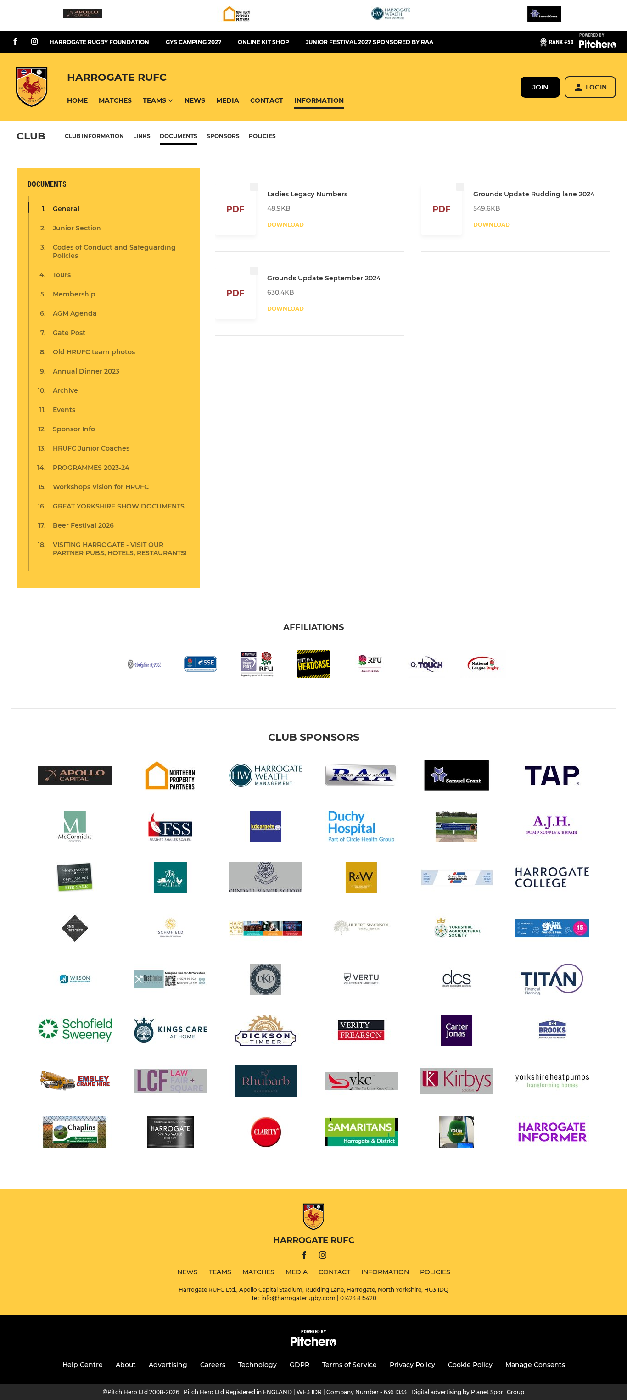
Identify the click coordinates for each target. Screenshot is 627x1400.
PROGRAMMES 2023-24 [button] (91, 467)
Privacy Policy (412, 1365)
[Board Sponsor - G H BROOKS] (552, 1032)
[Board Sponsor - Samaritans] (361, 1133)
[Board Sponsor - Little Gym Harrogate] (552, 930)
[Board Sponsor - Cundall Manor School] (265, 879)
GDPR (299, 1365)
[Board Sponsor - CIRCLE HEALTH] (361, 828)
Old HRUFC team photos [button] (94, 352)
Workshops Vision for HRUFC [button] (101, 487)
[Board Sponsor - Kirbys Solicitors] (456, 1082)
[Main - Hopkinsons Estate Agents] (75, 879)
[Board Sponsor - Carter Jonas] (456, 1032)
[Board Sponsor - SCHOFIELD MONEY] (170, 930)
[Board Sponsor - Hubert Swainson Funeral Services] (361, 930)
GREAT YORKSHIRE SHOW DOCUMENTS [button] (119, 506)
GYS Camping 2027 (193, 42)
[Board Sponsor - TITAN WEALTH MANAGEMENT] (552, 981)
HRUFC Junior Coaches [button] (91, 448)
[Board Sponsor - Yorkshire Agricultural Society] (456, 930)
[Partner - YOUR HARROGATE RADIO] (456, 1133)
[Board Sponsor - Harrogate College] (552, 879)
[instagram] (34, 42)
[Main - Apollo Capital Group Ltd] (82, 15)
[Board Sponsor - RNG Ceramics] (75, 930)
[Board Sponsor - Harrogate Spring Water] (170, 1133)
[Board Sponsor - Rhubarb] (265, 1082)
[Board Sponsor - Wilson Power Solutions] (75, 981)
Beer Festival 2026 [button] (83, 525)
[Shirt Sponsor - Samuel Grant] (544, 15)
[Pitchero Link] (597, 45)
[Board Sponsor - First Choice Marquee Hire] (170, 981)
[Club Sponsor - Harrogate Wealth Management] (390, 15)
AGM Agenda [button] (75, 313)
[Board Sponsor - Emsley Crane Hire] (75, 1082)
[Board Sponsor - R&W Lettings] (361, 879)
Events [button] (64, 410)
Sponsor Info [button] (74, 429)
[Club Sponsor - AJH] (552, 828)
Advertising (168, 1365)
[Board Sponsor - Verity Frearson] (361, 1032)
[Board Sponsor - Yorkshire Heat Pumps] (552, 1082)
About (126, 1365)
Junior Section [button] (77, 228)
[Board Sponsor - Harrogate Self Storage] (456, 828)
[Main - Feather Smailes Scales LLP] (170, 828)
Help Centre (82, 1365)
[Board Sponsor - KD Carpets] (265, 828)
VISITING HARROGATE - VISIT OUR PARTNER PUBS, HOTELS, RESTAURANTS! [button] (120, 549)
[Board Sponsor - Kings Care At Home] (170, 1032)
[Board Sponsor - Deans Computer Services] (456, 981)
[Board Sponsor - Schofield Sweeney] (75, 1032)
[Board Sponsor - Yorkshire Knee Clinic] (361, 1082)
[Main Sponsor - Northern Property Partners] (236, 15)
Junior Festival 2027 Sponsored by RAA (369, 42)
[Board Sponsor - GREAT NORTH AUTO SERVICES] (456, 879)
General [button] (66, 209)
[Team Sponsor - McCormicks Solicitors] (75, 828)
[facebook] (15, 42)
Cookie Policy (470, 1365)
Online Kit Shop (263, 42)
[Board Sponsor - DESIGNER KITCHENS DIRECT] (265, 981)
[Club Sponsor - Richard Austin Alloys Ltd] (361, 777)
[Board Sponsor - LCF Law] (170, 1082)
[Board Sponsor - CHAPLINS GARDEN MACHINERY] (75, 1133)
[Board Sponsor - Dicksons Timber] (265, 1032)
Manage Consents (535, 1365)
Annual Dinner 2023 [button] (86, 371)
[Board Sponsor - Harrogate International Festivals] (265, 930)
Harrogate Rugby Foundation (99, 42)
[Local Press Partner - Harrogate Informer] (552, 1133)
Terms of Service (349, 1365)
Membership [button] (74, 294)
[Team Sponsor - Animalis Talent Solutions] (170, 879)
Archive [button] (65, 390)
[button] (77, 101)
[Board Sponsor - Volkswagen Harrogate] (361, 981)
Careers (212, 1365)
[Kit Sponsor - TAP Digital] (552, 777)
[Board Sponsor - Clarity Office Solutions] (265, 1133)
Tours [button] (62, 275)
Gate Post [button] (69, 333)
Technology (257, 1365)
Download (285, 224)
